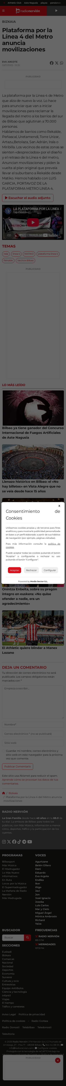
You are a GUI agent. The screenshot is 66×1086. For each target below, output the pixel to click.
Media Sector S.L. (39, 581)
